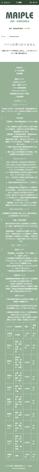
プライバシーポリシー (20, 91)
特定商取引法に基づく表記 (19, 93)
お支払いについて (19, 82)
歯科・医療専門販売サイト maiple (21, 466)
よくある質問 (19, 70)
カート (35, 2)
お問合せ (19, 67)
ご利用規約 (20, 96)
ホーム (3, 36)
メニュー (7, 2)
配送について (19, 79)
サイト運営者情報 (19, 88)
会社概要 (19, 73)
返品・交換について (19, 85)
